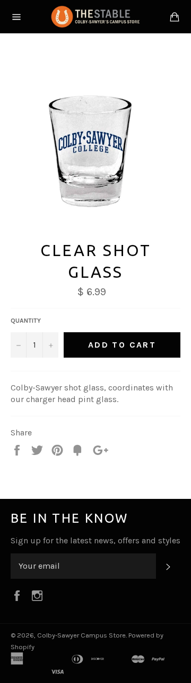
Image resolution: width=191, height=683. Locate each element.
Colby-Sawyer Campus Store (81, 635)
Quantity (26, 320)
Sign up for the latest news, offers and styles (95, 540)
